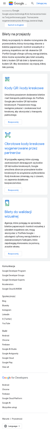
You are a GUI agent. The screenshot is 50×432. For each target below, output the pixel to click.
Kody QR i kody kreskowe (24, 88)
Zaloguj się (41, 3)
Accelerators (7, 284)
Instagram (6, 310)
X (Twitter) (7, 319)
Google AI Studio (9, 349)
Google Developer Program (14, 271)
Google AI (6, 403)
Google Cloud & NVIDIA (12, 289)
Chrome (5, 340)
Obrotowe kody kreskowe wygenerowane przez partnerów (24, 148)
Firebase (6, 344)
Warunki (5, 419)
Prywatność (17, 419)
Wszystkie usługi (9, 407)
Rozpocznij (13, 122)
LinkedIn (5, 314)
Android (5, 336)
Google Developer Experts (13, 280)
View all (5, 367)
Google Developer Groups (13, 275)
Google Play (7, 362)
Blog (4, 301)
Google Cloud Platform (12, 398)
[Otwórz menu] (4, 3)
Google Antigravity (10, 353)
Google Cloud (8, 358)
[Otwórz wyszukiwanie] (32, 3)
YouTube (6, 323)
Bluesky (5, 305)
